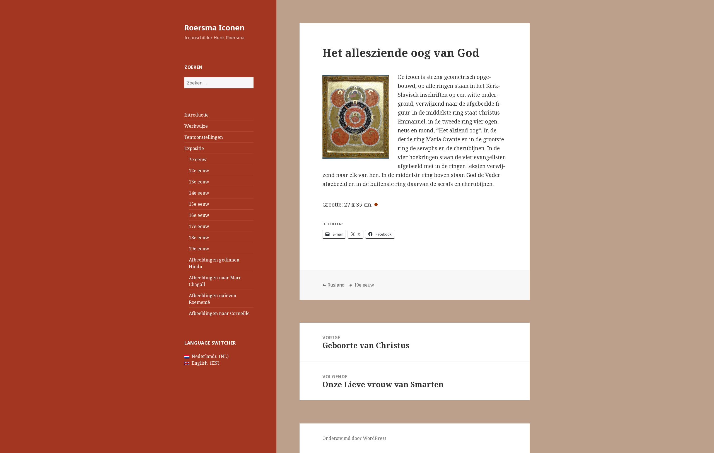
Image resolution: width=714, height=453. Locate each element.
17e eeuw (199, 226)
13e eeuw (199, 182)
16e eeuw (199, 215)
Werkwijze (196, 126)
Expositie (194, 148)
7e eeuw (198, 159)
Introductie (196, 115)
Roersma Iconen (214, 27)
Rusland (335, 285)
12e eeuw (199, 171)
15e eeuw (199, 204)
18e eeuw (199, 237)
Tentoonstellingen (203, 137)
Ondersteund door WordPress (354, 438)
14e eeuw (199, 193)
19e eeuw (199, 249)
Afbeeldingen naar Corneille (219, 313)
